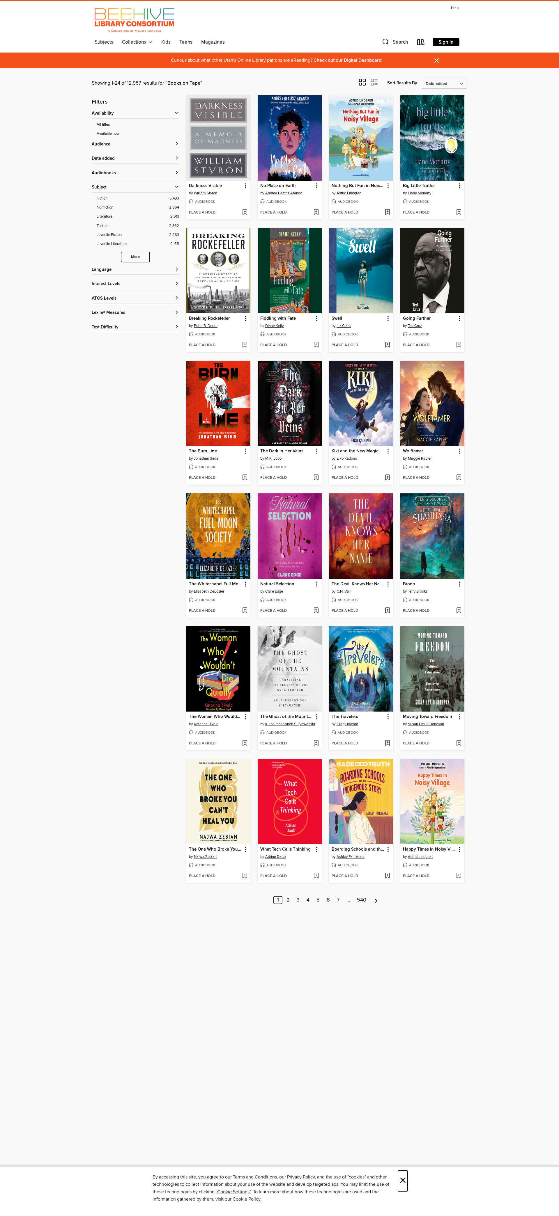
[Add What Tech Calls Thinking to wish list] (316, 876)
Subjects (104, 42)
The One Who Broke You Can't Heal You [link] (215, 849)
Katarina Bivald (206, 724)
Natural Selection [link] (277, 584)
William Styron (205, 193)
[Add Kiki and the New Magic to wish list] (387, 478)
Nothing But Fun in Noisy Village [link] (358, 186)
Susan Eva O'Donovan (426, 724)
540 (361, 900)
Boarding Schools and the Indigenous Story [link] (358, 849)
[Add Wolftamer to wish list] (458, 478)
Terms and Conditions (255, 1177)
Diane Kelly (274, 325)
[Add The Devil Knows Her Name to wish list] (387, 611)
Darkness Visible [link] (205, 186)
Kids (166, 42)
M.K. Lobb (273, 458)
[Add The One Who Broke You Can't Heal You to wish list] (244, 876)
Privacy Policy (301, 1177)
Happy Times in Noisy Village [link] (429, 849)
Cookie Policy (246, 1199)
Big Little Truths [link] (418, 186)
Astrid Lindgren (349, 193)
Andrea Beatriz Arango (283, 193)
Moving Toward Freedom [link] (427, 716)
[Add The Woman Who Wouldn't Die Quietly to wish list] (244, 743)
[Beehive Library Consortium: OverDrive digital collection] (134, 20)
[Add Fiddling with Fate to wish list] (316, 345)
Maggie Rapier (419, 458)
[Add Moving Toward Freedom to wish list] (458, 743)
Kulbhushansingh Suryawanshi (290, 724)
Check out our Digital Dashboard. (348, 60)
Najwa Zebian (205, 856)
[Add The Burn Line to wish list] (244, 478)
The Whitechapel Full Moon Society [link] (215, 584)
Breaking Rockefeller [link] (209, 318)
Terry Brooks (418, 591)
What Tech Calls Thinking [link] (285, 849)
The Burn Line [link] (203, 451)
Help (455, 8)
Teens (185, 42)
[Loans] (421, 43)
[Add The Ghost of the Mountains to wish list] (316, 743)
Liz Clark (344, 325)
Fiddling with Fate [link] (278, 318)
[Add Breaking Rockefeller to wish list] (244, 345)
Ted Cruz (415, 325)
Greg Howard (347, 724)
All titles (103, 124)
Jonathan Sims (206, 458)
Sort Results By (402, 83)
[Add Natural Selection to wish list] (316, 611)
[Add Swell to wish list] (387, 345)
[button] (394, 43)
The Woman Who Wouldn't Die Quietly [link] (215, 716)
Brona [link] (409, 584)
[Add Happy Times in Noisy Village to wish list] (458, 876)
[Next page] (376, 900)
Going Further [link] (417, 318)
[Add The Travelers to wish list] (387, 743)
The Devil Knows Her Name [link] (358, 584)
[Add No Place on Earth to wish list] (316, 212)
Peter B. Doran (205, 325)
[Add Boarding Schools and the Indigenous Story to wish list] (387, 876)
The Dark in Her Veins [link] (281, 451)
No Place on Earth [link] (278, 186)
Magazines (213, 42)
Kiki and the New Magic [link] (355, 451)
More (135, 257)
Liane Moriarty (419, 193)
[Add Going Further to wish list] (458, 345)
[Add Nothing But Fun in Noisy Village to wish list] (387, 212)
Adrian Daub (275, 856)
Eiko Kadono (347, 458)
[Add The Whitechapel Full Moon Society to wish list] (244, 611)
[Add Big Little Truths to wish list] (458, 212)
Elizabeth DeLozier (209, 591)
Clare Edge (274, 591)
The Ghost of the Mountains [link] (287, 716)
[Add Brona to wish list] (458, 611)
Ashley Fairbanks (351, 856)
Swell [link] (337, 318)
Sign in (446, 42)
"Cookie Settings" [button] (233, 1192)
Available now (108, 133)
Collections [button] (135, 42)
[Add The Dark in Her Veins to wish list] (316, 478)
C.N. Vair (344, 591)
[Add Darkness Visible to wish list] (244, 212)
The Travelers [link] (345, 716)
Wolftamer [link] (413, 451)
